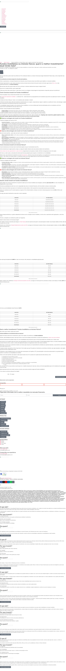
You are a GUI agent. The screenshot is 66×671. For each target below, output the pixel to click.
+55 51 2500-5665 (3, 453)
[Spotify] (11, 482)
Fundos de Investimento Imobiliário (8, 96)
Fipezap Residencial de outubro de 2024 (19, 225)
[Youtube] (6, 482)
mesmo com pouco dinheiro (54, 337)
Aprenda (3, 12)
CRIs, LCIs (54, 83)
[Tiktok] (13, 482)
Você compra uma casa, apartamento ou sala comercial (11, 150)
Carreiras (3, 14)
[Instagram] (3, 482)
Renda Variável (6, 62)
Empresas (4, 11)
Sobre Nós (4, 8)
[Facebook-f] (1, 482)
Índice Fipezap (23, 221)
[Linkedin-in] (8, 482)
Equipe (3, 13)
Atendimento (4, 15)
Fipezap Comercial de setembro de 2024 (22, 280)
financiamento (24, 154)
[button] (1, 71)
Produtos (3, 10)
